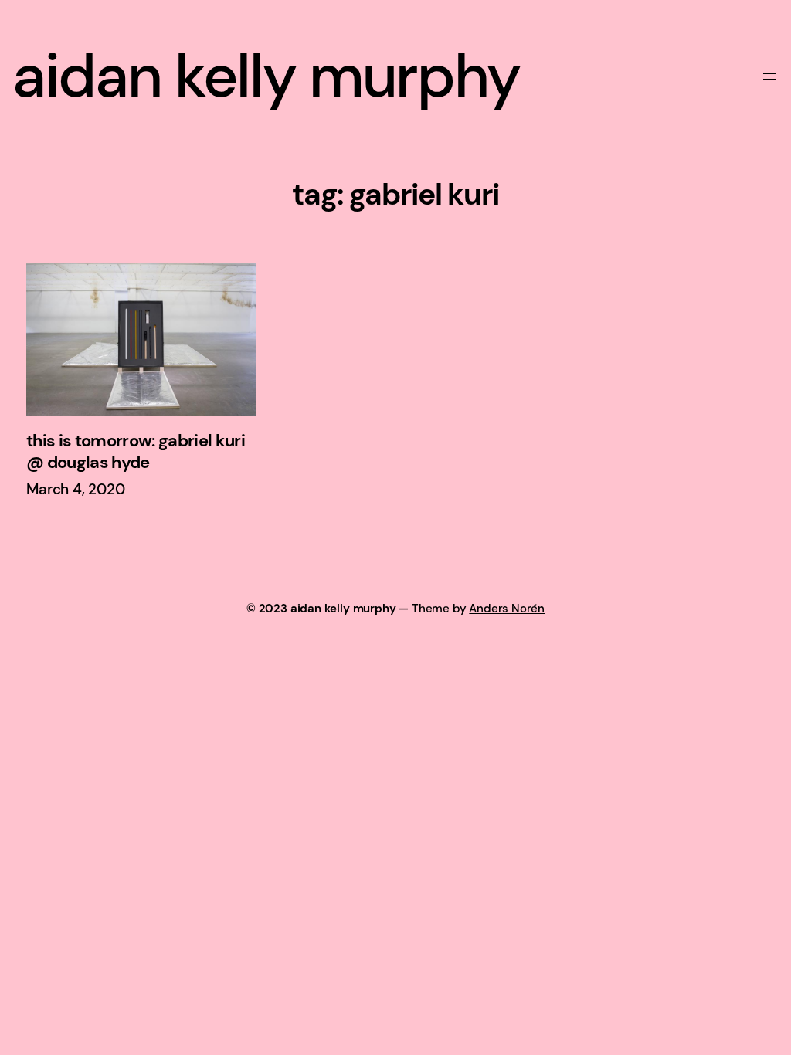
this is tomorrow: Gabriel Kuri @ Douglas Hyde (135, 451)
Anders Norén (507, 608)
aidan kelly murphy (266, 76)
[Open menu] (769, 76)
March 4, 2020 (75, 489)
